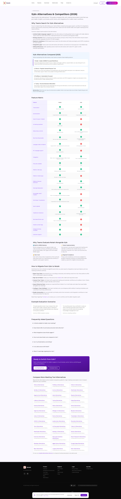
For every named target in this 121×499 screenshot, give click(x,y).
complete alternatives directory (45, 453)
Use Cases (45, 472)
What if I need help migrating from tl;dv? (44, 351)
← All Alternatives (35, 10)
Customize (69, 495)
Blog (44, 475)
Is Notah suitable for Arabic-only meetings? (45, 323)
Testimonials (60, 472)
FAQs (58, 474)
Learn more (45, 495)
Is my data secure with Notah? (41, 346)
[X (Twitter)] (24, 474)
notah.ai (60, 277)
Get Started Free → (40, 368)
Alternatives (45, 477)
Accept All (84, 495)
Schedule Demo (53, 368)
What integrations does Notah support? (44, 332)
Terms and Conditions (76, 470)
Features (45, 468)
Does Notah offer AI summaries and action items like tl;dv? (49, 327)
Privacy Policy (75, 468)
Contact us (45, 297)
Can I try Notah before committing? (43, 342)
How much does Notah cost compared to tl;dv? (46, 337)
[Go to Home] (6, 3)
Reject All (77, 495)
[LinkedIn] (27, 474)
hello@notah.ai (89, 468)
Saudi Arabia (60, 468)
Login (102, 3)
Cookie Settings (75, 472)
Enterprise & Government (48, 470)
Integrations (45, 474)
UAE (58, 470)
